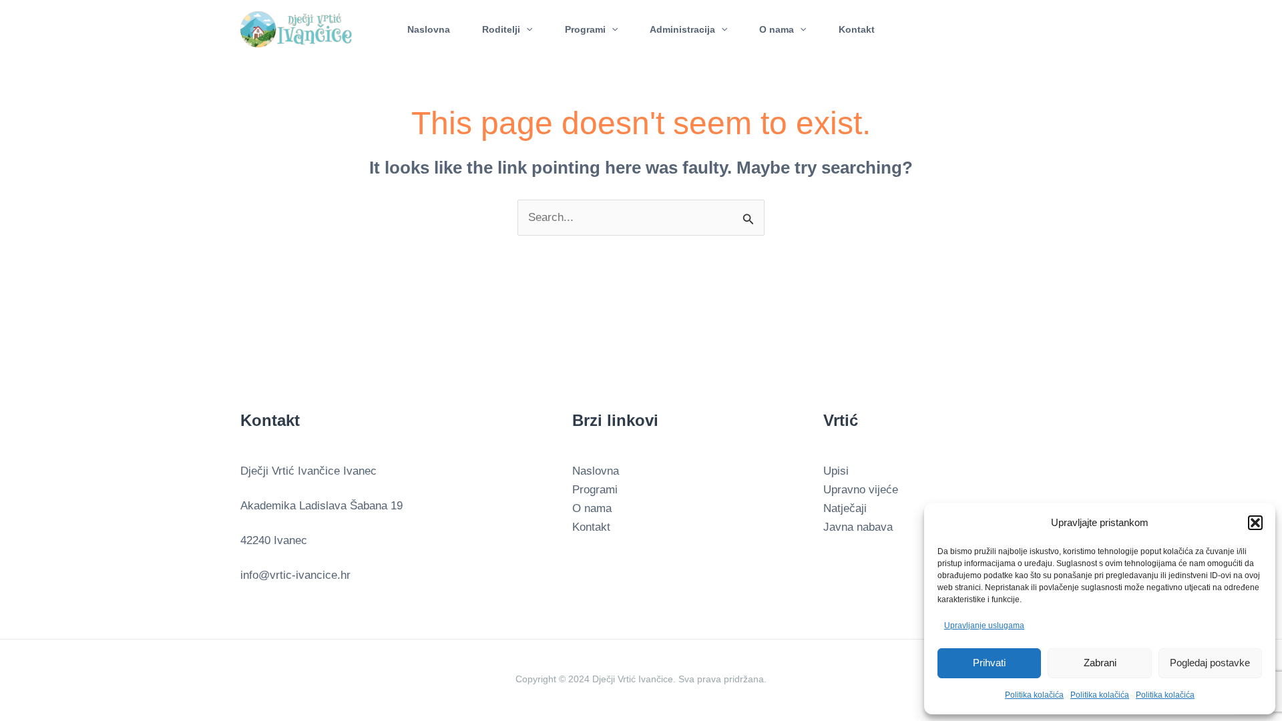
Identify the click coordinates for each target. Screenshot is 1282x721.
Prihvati (989, 662)
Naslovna (428, 29)
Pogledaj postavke (1210, 662)
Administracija (682, 29)
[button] (1255, 522)
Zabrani (1100, 662)
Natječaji (845, 508)
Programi (585, 29)
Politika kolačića (1034, 695)
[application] (526, 29)
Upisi (836, 471)
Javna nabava (858, 527)
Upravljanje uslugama (984, 625)
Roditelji (501, 29)
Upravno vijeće (860, 489)
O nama (776, 29)
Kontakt (857, 29)
